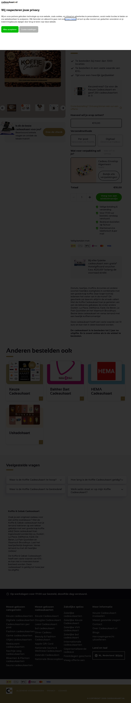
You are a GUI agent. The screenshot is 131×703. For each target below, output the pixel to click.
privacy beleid (70, 19)
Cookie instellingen (28, 29)
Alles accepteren (10, 29)
